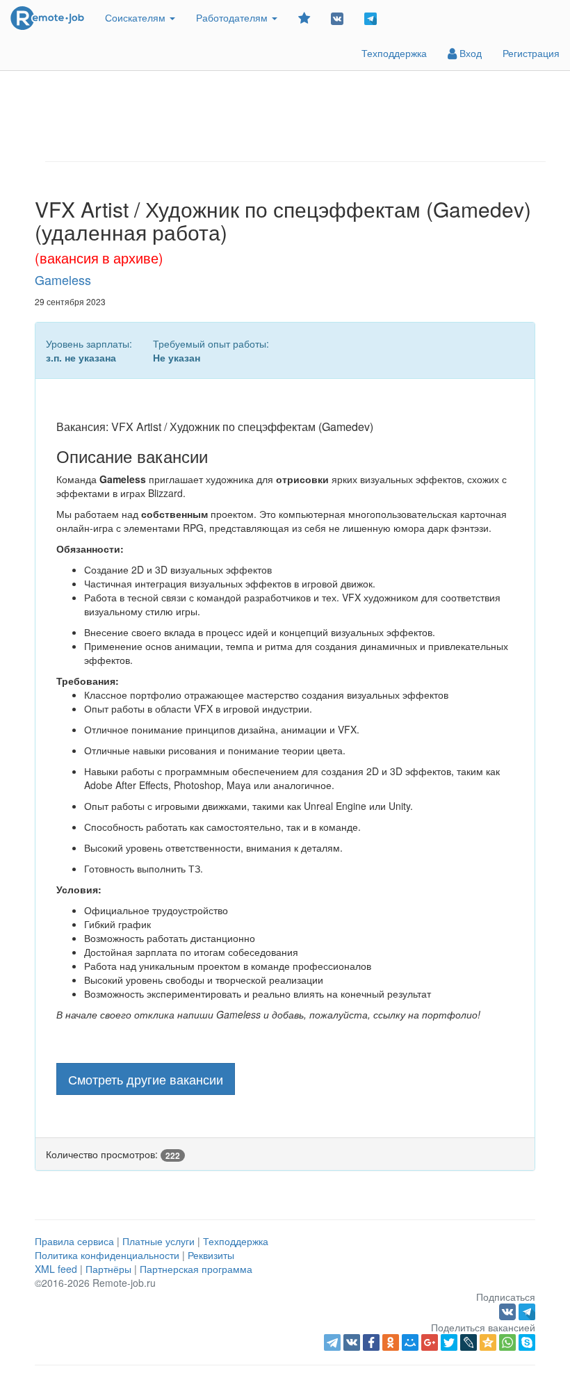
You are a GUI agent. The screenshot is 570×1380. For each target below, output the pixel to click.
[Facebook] (371, 1342)
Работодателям (233, 17)
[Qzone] (488, 1342)
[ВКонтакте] (351, 1342)
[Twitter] (449, 1342)
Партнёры (108, 1269)
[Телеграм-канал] (370, 17)
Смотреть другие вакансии (145, 1079)
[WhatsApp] (507, 1342)
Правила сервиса (74, 1241)
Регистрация (531, 53)
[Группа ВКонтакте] (337, 17)
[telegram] (332, 1342)
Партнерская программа (196, 1269)
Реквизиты (211, 1255)
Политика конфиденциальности (107, 1255)
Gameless (63, 279)
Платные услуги (158, 1241)
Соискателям (136, 17)
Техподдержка (394, 53)
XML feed (56, 1269)
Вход (469, 53)
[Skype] (527, 1342)
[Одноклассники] (390, 1342)
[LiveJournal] (468, 1342)
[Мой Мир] (410, 1342)
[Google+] (429, 1342)
